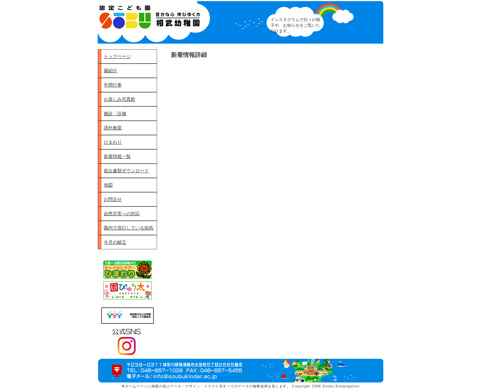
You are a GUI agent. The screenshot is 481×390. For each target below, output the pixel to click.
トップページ (117, 56)
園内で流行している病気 (128, 228)
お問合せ (113, 199)
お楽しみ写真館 (119, 99)
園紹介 (110, 70)
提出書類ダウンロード (126, 170)
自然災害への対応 (122, 213)
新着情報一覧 (117, 156)
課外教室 (113, 128)
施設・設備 (115, 113)
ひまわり (113, 142)
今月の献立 (115, 242)
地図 (108, 185)
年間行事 (113, 85)
